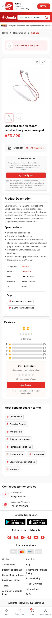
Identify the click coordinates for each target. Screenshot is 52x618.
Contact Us (7, 559)
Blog (28, 564)
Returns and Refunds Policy (36, 571)
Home (5, 33)
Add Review (26, 385)
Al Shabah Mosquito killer (12, 592)
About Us (30, 559)
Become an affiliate (12, 570)
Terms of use (32, 589)
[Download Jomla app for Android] (15, 522)
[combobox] (32, 17)
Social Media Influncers (14, 575)
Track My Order (34, 584)
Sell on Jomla (8, 564)
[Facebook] (9, 537)
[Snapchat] (42, 537)
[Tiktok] (29, 537)
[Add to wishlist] (37, 62)
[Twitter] (22, 537)
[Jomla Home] (9, 17)
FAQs (28, 594)
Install (44, 6)
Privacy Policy (33, 578)
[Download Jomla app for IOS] (37, 522)
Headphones (19, 33)
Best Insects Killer (11, 580)
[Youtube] (36, 537)
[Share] (43, 62)
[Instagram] (16, 537)
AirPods (25, 266)
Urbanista (26, 271)
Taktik (5, 585)
